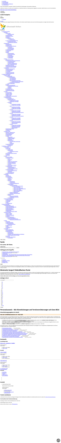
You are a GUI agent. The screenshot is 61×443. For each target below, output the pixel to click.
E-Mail (4, 348)
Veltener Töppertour (13, 185)
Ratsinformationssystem (10, 68)
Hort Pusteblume (13, 78)
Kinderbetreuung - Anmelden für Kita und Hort (10, 251)
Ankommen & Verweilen (8, 198)
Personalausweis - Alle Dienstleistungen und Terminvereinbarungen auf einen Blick (17, 254)
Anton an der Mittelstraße (18, 187)
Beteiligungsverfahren (10, 128)
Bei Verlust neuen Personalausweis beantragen (10, 336)
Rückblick (10, 102)
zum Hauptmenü (5, 2)
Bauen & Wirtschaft (5, 204)
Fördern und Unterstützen (12, 161)
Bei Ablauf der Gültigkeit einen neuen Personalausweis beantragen (14, 334)
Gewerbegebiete (9, 231)
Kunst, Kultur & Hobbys (12, 165)
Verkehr (5, 220)
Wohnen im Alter (9, 94)
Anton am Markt (16, 191)
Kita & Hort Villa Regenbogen (15, 80)
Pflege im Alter (8, 95)
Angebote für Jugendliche (10, 85)
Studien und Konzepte (10, 207)
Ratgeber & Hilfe (7, 131)
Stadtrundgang (10, 184)
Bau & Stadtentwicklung (12, 64)
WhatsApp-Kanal (11, 34)
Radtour (9, 180)
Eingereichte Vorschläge (14, 100)
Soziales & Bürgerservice (12, 63)
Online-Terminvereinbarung (11, 46)
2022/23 (11, 113)
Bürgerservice (6, 43)
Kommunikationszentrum (12, 170)
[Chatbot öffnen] (58, 440)
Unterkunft (8, 201)
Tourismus (8, 236)
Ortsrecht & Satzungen (10, 72)
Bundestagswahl (11, 53)
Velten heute (8, 147)
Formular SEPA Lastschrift (6, 256)
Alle (3, 305)
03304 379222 (8, 390)
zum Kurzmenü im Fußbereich (7, 3)
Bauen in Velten (9, 214)
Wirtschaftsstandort (9, 229)
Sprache (1, 21)
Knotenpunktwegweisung (14, 183)
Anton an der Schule (17, 189)
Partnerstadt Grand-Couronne (11, 153)
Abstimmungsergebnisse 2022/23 (18, 116)
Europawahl (10, 55)
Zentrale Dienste (11, 62)
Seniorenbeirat (8, 92)
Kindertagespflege (11, 83)
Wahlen (7, 52)
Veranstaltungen (9, 35)
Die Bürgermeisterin (9, 59)
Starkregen (12, 143)
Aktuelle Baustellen (9, 36)
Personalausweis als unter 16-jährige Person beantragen (12, 331)
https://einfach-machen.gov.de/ (24, 274)
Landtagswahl (10, 57)
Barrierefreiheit (5, 375)
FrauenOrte (10, 152)
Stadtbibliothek (9, 166)
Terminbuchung (11, 47)
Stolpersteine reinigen (14, 151)
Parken (7, 202)
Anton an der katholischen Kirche (20, 188)
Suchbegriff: (2, 280)
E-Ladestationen (9, 203)
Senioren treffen (9, 93)
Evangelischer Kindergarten (15, 82)
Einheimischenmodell (10, 215)
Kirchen (9, 195)
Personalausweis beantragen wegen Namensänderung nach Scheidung (14, 333)
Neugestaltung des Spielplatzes (17, 81)
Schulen (7, 84)
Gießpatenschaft (11, 138)
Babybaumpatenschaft (10, 90)
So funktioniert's (11, 98)
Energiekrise (10, 145)
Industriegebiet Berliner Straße (13, 235)
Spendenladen (8, 135)
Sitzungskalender (9, 70)
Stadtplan (8, 154)
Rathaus (5, 58)
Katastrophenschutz (9, 144)
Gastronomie (8, 200)
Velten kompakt (11, 38)
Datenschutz (4, 372)
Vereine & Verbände (9, 157)
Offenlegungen (8, 129)
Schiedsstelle (8, 50)
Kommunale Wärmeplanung (13, 218)
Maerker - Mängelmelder (10, 132)
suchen (2, 307)
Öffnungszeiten (8, 44)
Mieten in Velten (9, 213)
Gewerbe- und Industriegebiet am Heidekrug (16, 234)
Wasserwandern (11, 194)
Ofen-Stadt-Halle (11, 172)
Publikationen (8, 37)
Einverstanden (3, 12)
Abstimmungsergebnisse (16, 119)
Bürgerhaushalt (9, 97)
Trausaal (7, 51)
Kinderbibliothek (9, 88)
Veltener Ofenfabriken (14, 192)
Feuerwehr (8, 155)
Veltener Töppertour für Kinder (17, 186)
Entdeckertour (12, 182)
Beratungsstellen (9, 134)
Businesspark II (10, 233)
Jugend (9, 160)
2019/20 (11, 124)
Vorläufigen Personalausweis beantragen (9, 330)
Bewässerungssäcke (11, 137)
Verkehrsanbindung (9, 199)
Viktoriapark (10, 177)
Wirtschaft (6, 228)
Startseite (4, 19)
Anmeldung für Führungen (12, 42)
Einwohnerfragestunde (10, 73)
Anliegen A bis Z (9, 45)
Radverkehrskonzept (11, 224)
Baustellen (8, 221)
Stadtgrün (8, 216)
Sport (9, 158)
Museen (7, 175)
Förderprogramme (9, 208)
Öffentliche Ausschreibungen (11, 66)
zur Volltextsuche (5, 4)
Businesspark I (10, 232)
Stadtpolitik (6, 67)
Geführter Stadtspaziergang (15, 193)
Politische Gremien (9, 69)
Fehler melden (4, 374)
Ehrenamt (8, 130)
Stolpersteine (10, 150)
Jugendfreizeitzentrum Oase (13, 86)
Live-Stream (8, 71)
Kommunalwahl (11, 56)
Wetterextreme (10, 140)
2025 (11, 103)
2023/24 (11, 109)
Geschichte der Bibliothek (12, 168)
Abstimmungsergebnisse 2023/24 (18, 112)
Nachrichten (8, 33)
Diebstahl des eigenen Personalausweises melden (11, 335)
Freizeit (5, 156)
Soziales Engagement (12, 162)
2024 (11, 106)
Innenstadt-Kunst (11, 197)
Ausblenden (2, 11)
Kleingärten (10, 159)
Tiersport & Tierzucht (12, 163)
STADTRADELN (12, 181)
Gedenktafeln (10, 149)
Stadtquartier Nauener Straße (11, 211)
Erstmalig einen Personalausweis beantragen (10, 329)
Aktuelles (6, 32)
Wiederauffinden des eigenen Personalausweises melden (12, 337)
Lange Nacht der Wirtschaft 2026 (12, 40)
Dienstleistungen (11, 48)
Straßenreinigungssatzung (7, 252)
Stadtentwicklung (7, 205)
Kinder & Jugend (7, 75)
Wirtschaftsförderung (10, 230)
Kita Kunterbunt (13, 77)
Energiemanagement (11, 217)
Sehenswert (6, 174)
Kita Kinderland (13, 79)
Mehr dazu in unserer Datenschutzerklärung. (8, 9)
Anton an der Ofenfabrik (18, 190)
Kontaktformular (7, 392)
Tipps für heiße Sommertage (15, 141)
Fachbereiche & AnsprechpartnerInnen (13, 60)
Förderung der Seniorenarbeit (11, 96)
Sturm (11, 142)
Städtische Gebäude (9, 49)
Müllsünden (10, 139)
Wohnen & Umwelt (7, 212)
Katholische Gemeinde (14, 196)
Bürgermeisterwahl (11, 54)
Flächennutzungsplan (10, 206)
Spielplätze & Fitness (10, 89)
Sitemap (3, 373)
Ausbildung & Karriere (10, 65)
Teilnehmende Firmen (12, 41)
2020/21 (11, 120)
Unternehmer (10, 237)
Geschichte (8, 148)
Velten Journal (12, 39)
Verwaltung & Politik (6, 31)
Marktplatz (10, 179)
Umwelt (7, 136)
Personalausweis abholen (6, 328)
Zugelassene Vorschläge (14, 101)
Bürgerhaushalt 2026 (11, 99)
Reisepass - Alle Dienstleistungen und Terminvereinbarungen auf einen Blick (16, 255)
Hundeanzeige (4, 253)
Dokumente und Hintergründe (15, 219)
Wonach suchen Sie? (4, 247)
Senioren (5, 91)
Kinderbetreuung (9, 76)
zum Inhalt (4, 1)
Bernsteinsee (8, 176)
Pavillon (9, 87)
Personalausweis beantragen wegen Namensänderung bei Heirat (13, 332)
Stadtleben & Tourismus (6, 146)
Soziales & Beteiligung (6, 74)
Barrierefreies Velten (10, 133)
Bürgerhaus (10, 171)
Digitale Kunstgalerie (10, 173)
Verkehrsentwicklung (10, 223)
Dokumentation (14, 123)
